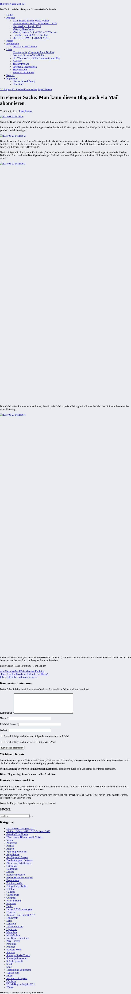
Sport (9, 964)
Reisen (9, 40)
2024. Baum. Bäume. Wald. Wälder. (31, 20)
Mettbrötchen (13, 935)
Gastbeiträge (12, 894)
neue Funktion (37, 671)
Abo (2, 671)
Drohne (10, 871)
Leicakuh (11, 923)
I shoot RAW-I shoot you (19, 909)
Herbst (9, 906)
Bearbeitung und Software (19, 860)
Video (9, 975)
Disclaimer (18, 84)
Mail (17, 671)
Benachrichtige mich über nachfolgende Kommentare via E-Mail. (37, 736)
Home (9, 14)
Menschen (11, 932)
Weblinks (11, 981)
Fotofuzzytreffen (14, 883)
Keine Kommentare (27, 89)
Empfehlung (12, 43)
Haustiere (11, 903)
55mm (9, 840)
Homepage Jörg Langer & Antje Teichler (33, 52)
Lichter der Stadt (14, 926)
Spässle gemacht (14, 961)
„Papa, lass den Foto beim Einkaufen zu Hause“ (24, 674)
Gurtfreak (11, 897)
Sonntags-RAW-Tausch (18, 955)
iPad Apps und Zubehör (25, 46)
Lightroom (11, 929)
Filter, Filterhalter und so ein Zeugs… (19, 677)
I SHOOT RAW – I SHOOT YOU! (31, 38)
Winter (9, 987)
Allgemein (11, 843)
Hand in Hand (13, 900)
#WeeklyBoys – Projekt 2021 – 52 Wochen (35, 32)
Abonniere (9, 671)
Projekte (10, 17)
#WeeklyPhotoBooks (23, 29)
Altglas (10, 845)
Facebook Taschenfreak (25, 66)
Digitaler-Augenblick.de (12, 4)
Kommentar (7, 712)
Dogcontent (12, 868)
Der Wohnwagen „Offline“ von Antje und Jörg (36, 58)
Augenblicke (12, 854)
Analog (10, 848)
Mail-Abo (25, 671)
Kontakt (10, 75)
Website (4, 730)
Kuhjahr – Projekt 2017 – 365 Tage (31, 35)
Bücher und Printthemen (18, 863)
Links (9, 49)
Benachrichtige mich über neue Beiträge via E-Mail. (30, 742)
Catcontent (11, 866)
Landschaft (12, 917)
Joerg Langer (25, 111)
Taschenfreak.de (21, 63)
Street (9, 966)
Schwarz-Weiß (13, 949)
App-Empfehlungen (16, 851)
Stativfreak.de (20, 69)
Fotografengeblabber (16, 886)
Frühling (10, 889)
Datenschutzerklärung (24, 81)
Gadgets (10, 892)
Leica (9, 920)
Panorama (11, 943)
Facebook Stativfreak (23, 72)
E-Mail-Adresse (9, 724)
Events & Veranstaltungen (19, 877)
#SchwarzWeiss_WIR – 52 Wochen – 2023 (35, 23)
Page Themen (45, 89)
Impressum (11, 78)
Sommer (10, 952)
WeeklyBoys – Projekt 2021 (20, 984)
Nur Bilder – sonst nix (17, 938)
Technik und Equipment (18, 969)
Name (4, 718)
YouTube (17, 61)
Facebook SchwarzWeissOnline (29, 55)
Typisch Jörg (12, 972)
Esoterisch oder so (15, 874)
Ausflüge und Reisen (17, 857)
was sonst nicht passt (16, 978)
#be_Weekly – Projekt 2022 (27, 26)
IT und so (11, 912)
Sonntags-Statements (16, 958)
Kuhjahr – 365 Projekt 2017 (20, 915)
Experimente (12, 880)
